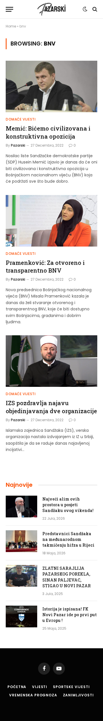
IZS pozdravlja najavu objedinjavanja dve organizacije (51, 406)
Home (11, 26)
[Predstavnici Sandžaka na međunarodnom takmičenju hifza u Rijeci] (21, 541)
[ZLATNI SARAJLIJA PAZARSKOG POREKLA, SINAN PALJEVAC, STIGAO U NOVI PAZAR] (21, 576)
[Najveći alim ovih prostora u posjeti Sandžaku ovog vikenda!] (21, 506)
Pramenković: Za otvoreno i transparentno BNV (45, 266)
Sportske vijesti (71, 686)
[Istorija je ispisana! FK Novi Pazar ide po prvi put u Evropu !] (21, 616)
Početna (16, 686)
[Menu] (9, 9)
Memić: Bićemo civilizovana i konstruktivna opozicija (48, 132)
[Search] (94, 9)
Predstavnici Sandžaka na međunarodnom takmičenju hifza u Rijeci (68, 539)
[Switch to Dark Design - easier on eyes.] (85, 9)
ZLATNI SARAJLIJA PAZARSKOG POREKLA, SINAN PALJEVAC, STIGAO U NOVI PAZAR (66, 577)
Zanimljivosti (78, 695)
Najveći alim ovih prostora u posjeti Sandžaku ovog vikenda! (68, 504)
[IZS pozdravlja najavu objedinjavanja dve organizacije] (51, 361)
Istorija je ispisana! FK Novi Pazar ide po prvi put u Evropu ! (69, 614)
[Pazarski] (51, 9)
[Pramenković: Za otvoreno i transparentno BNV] (51, 221)
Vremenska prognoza (33, 695)
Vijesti (39, 686)
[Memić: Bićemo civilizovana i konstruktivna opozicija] (51, 86)
